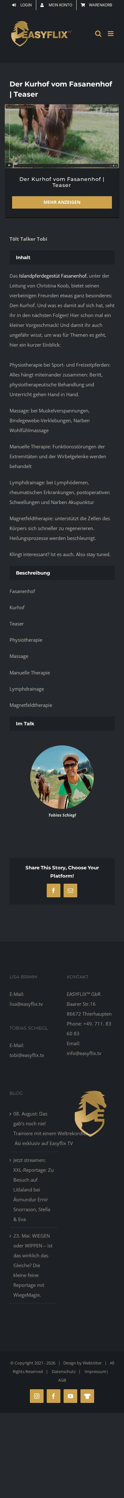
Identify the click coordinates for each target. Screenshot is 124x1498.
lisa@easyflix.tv (26, 1004)
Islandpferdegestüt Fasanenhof (52, 276)
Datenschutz (64, 1371)
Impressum (95, 1371)
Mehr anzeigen (62, 202)
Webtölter (92, 1363)
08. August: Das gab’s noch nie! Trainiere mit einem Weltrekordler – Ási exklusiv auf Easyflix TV (33, 1128)
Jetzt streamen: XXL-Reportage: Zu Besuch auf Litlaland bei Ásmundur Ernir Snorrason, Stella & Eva (33, 1189)
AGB (62, 1380)
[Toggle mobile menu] (111, 33)
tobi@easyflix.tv (27, 1055)
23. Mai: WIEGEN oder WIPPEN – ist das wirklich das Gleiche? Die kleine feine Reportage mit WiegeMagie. (32, 1265)
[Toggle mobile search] (98, 33)
